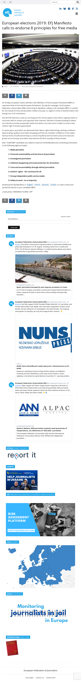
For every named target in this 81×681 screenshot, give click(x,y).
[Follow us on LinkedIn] (60, 8)
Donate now (50, 678)
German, (45, 185)
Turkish (53, 185)
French (37, 185)
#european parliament (29, 86)
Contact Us (40, 678)
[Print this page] (26, 95)
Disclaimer (29, 678)
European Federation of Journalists (40, 670)
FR (4, 2)
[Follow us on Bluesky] (64, 8)
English (30, 185)
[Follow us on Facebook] (73, 8)
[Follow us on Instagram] (77, 8)
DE (10, 2)
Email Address (13, 219)
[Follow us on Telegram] (69, 8)
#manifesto (39, 86)
